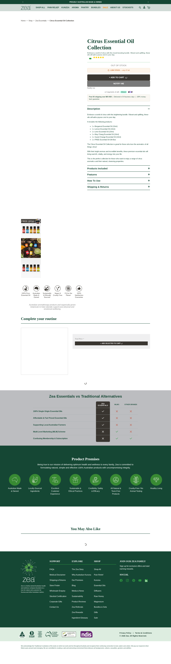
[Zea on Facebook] (121, 580)
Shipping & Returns (98, 187)
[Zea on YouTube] (140, 580)
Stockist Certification (58, 596)
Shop (30, 21)
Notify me (118, 84)
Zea (127, 636)
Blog (74, 585)
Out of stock (119, 65)
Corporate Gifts (56, 602)
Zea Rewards (77, 612)
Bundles (96, 7)
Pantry (85, 7)
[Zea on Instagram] (127, 580)
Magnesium (99, 602)
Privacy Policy (125, 633)
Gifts (96, 612)
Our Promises (77, 580)
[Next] (148, 2)
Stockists (127, 7)
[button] (121, 57)
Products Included (97, 168)
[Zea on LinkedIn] (146, 581)
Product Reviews (79, 602)
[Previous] (23, 2)
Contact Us (54, 607)
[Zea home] (26, 8)
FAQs (52, 569)
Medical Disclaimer (57, 575)
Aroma (75, 7)
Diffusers (97, 591)
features (92, 174)
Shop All (40, 7)
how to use (93, 180)
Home (23, 21)
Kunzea (65, 7)
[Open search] (140, 8)
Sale (105, 7)
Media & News (78, 591)
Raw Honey (99, 596)
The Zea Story (78, 569)
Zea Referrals (77, 607)
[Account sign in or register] (144, 8)
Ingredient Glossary (80, 618)
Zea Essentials (41, 21)
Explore (77, 561)
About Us (115, 7)
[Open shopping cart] (148, 7)
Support (55, 561)
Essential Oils (99, 585)
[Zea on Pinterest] (133, 580)
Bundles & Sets (100, 607)
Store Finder (55, 585)
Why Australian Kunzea (81, 575)
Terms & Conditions (143, 633)
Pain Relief (98, 575)
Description (93, 109)
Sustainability (77, 596)
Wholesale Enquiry (57, 591)
